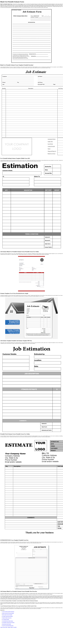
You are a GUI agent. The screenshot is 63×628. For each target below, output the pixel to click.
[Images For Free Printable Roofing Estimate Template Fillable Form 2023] (31, 113)
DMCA (12, 627)
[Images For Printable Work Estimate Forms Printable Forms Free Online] (31, 389)
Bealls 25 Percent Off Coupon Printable (8, 613)
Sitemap (9, 627)
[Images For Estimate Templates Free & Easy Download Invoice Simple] (31, 274)
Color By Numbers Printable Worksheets (8, 611)
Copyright (14, 627)
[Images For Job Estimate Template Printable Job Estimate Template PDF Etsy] (31, 318)
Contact (1, 627)
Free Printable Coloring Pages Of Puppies (8, 622)
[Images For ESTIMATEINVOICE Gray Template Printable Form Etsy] (31, 488)
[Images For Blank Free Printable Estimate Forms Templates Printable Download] (31, 36)
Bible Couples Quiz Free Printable (7, 614)
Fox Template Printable (5, 619)
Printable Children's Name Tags (6, 617)
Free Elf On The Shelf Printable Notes (7, 625)
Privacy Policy (5, 627)
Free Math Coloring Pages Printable (7, 616)
